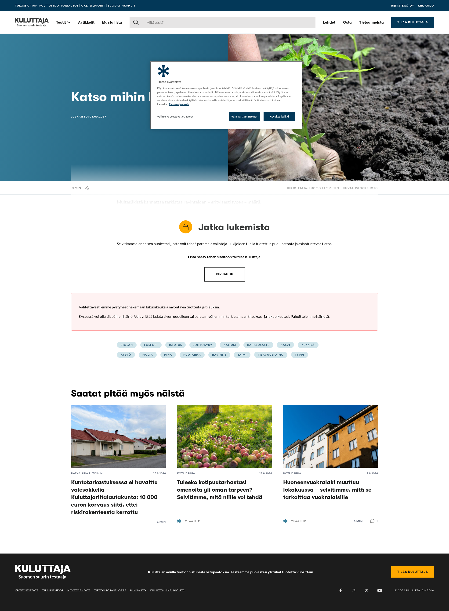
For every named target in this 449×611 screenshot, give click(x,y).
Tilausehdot (53, 590)
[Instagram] (353, 590)
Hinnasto (138, 590)
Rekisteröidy (402, 5)
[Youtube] (379, 590)
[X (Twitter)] (366, 590)
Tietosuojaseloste (110, 590)
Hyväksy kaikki (279, 116)
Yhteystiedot (26, 590)
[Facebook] (340, 590)
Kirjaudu (426, 5)
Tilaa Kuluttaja (412, 22)
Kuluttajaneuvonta (167, 590)
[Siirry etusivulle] (32, 22)
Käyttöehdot (78, 590)
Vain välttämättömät (244, 116)
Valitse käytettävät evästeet (175, 116)
